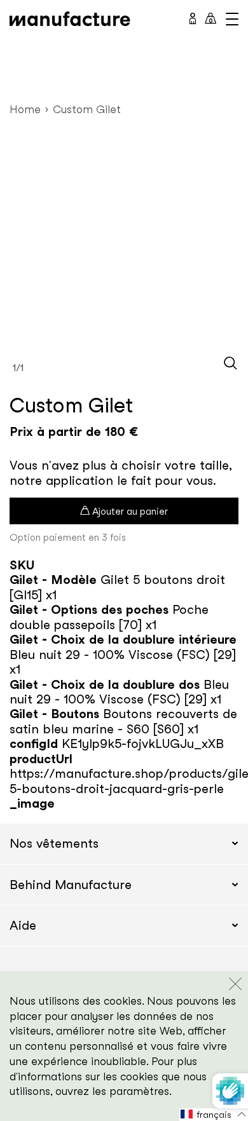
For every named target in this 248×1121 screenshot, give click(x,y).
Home (25, 109)
